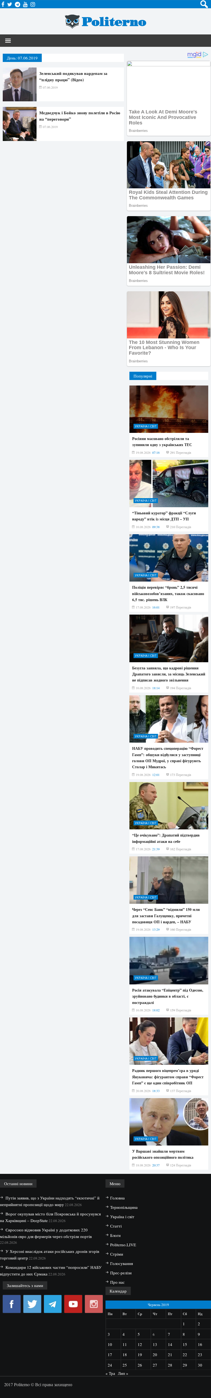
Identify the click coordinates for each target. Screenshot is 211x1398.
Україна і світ (146, 426)
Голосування (121, 1263)
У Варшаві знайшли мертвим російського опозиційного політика (162, 1154)
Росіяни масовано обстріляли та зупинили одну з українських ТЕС (162, 441)
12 (140, 1344)
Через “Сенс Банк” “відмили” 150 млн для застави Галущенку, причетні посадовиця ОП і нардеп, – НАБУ (166, 915)
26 (140, 1365)
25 (125, 1365)
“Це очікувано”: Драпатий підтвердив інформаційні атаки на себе (166, 838)
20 (155, 1354)
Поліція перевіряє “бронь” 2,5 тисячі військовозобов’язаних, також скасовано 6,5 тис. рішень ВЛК (168, 593)
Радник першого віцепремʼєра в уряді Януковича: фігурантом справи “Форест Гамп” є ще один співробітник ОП (168, 1077)
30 (200, 1365)
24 (110, 1365)
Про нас (117, 1282)
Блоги (115, 1235)
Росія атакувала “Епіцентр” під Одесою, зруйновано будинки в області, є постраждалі (167, 996)
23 (200, 1354)
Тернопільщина (124, 1207)
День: (22, 58)
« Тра (110, 1373)
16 (200, 1344)
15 (185, 1344)
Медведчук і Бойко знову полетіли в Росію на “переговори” (79, 116)
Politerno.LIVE (123, 1244)
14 (170, 1344)
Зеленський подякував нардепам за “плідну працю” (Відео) (73, 76)
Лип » (123, 1373)
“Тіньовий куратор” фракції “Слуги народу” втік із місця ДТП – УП (164, 516)
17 (110, 1354)
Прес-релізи (121, 1272)
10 (110, 1344)
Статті (116, 1226)
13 (155, 1344)
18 (125, 1354)
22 (185, 1354)
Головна (117, 1198)
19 (140, 1354)
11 (125, 1344)
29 (185, 1365)
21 (170, 1354)
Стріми (116, 1254)
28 (170, 1365)
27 (155, 1365)
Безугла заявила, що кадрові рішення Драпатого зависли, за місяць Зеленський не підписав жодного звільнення (168, 674)
